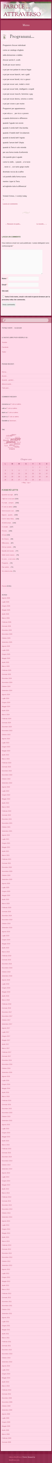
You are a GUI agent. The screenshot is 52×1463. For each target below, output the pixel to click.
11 (5, 473)
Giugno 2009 (6, 1422)
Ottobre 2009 (6, 1406)
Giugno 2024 (6, 702)
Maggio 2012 (6, 1281)
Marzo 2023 (6, 759)
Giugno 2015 (6, 1132)
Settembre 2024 (7, 690)
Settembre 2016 (7, 1072)
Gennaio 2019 (6, 960)
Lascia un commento (10, 204)
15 (33, 473)
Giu (4, 36)
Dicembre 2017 (7, 1012)
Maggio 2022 (6, 799)
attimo (11, 445)
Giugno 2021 (6, 843)
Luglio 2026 (5, 602)
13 (19, 473)
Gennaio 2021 (6, 863)
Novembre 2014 (7, 1161)
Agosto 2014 (6, 1173)
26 (12, 480)
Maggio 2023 (6, 751)
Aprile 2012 (5, 1285)
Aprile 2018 (5, 996)
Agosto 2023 (6, 738)
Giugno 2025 (6, 654)
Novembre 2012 (7, 1257)
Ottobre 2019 (6, 923)
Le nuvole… (42, 224)
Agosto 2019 (6, 931)
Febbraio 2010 (6, 1390)
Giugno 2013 (6, 1229)
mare (11, 448)
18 (5, 476)
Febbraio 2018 (6, 1004)
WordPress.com (14, 1460)
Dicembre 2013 (7, 1205)
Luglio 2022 (5, 791)
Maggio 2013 (6, 1233)
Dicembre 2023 (7, 726)
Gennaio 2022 (6, 815)
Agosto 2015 (6, 1124)
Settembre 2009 (7, 1410)
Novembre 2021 (7, 823)
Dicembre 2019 (7, 915)
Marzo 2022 (6, 807)
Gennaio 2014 (6, 1201)
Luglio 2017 (5, 1032)
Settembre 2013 (7, 1217)
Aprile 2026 (5, 614)
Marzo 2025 (6, 666)
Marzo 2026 (6, 618)
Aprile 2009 (5, 1430)
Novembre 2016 (7, 1064)
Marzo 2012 (6, 1289)
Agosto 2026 (6, 598)
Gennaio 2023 (6, 767)
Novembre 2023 (7, 730)
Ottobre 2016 (6, 1068)
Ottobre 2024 (6, 686)
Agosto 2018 (6, 980)
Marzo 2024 (6, 714)
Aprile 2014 (5, 1189)
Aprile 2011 (5, 1333)
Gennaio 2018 (6, 1008)
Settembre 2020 (7, 879)
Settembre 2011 (7, 1313)
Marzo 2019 (6, 952)
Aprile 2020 (5, 899)
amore (16, 440)
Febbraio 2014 (6, 1197)
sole (5, 442)
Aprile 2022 (5, 803)
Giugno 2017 (6, 1036)
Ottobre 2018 (6, 972)
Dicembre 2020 (7, 867)
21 (26, 476)
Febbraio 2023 (6, 763)
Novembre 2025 (7, 634)
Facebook (5, 347)
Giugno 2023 (6, 747)
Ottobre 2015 (6, 1116)
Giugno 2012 (6, 1277)
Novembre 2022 (7, 775)
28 (26, 480)
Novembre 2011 (7, 1305)
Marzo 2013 (6, 1241)
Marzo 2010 (6, 1386)
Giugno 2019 (6, 939)
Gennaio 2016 (6, 1104)
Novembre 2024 (7, 682)
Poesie (4, 586)
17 (46, 473)
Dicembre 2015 (7, 1108)
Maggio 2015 (6, 1136)
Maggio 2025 (6, 658)
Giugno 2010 (6, 1374)
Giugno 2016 (6, 1084)
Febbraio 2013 (6, 1245)
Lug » (28, 482)
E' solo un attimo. (15, 404)
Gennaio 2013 (6, 1249)
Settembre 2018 (7, 976)
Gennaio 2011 (6, 1345)
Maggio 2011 (6, 1329)
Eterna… (5, 372)
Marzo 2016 (6, 1096)
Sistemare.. (13, 420)
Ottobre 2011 (6, 1309)
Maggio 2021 (6, 847)
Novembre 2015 (7, 1112)
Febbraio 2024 (6, 718)
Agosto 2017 (6, 1028)
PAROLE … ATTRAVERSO (22, 11)
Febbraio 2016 (6, 1100)
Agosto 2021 (6, 835)
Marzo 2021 (6, 855)
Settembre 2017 (7, 1024)
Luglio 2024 (5, 698)
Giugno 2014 (6, 1181)
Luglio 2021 (5, 839)
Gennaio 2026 (6, 626)
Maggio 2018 (6, 992)
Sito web (5, 291)
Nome (4, 278)
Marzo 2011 (5, 1338)
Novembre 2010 (7, 1354)
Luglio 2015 (5, 1128)
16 (40, 473)
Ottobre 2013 (6, 1213)
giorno (14, 435)
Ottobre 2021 (6, 827)
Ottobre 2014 (6, 1165)
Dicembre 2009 (7, 1398)
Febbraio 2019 (6, 955)
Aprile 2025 (5, 662)
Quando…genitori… (8, 380)
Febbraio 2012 (6, 1293)
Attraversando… (7, 384)
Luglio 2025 (5, 650)
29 (33, 480)
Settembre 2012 (7, 1265)
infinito (10, 435)
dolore (17, 445)
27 (19, 480)
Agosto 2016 (6, 1076)
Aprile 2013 (5, 1237)
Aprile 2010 (5, 1382)
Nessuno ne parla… (13, 224)
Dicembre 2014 (7, 1157)
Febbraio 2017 (6, 1052)
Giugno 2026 (6, 606)
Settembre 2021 (7, 831)
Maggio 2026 (6, 610)
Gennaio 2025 (6, 674)
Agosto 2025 (6, 646)
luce (5, 445)
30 (40, 480)
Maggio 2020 (6, 895)
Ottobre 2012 (6, 1261)
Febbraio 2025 (6, 670)
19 (12, 476)
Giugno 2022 (6, 795)
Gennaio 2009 (6, 1442)
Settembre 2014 (7, 1169)
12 (12, 473)
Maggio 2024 (6, 706)
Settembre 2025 (7, 642)
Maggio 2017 (6, 1040)
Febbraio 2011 (6, 1341)
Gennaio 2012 (6, 1297)
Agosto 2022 (6, 787)
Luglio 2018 (5, 984)
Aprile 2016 (5, 1092)
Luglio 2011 (5, 1321)
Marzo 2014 (6, 1193)
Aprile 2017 (5, 1044)
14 (26, 473)
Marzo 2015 (6, 1145)
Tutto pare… (6, 388)
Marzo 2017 (6, 1048)
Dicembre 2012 (7, 1253)
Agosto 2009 (6, 1414)
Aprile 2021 (5, 851)
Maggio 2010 (6, 1378)
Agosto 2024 (6, 694)
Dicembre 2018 (7, 964)
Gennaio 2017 (6, 1056)
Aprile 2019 (5, 948)
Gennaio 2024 (6, 722)
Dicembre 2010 (7, 1350)
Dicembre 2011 (7, 1301)
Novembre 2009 (7, 1402)
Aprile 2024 (5, 710)
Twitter (4, 352)
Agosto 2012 (6, 1269)
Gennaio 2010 (6, 1394)
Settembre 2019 (7, 927)
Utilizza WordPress (15, 1457)
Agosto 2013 (6, 1221)
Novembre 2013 (7, 1209)
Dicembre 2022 (7, 771)
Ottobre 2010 (6, 1358)
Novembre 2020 (7, 871)
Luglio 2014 (5, 1177)
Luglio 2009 (5, 1418)
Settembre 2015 (7, 1120)
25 (5, 480)
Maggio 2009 (6, 1426)
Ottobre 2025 (6, 638)
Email (4, 285)
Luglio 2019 (5, 935)
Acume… (5, 376)
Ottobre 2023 (6, 734)
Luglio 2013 (5, 1225)
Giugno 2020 (6, 891)
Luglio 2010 (5, 1370)
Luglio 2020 (5, 887)
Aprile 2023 (5, 755)
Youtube (4, 342)
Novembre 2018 (7, 968)
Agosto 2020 (6, 883)
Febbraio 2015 (6, 1148)
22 (33, 476)
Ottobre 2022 (6, 779)
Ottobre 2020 (6, 875)
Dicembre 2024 (7, 678)
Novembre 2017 (7, 1016)
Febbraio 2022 (6, 811)
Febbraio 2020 (6, 907)
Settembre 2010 (7, 1362)
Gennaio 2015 (6, 1152)
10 (46, 470)
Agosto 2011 (6, 1317)
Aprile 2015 (5, 1141)
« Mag (24, 482)
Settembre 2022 (7, 783)
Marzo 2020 (6, 903)
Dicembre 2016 (7, 1060)
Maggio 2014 (6, 1185)
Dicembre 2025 (7, 630)
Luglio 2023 (5, 742)
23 (40, 476)
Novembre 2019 (7, 919)
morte (16, 447)
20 (19, 476)
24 (46, 476)
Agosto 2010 (6, 1366)
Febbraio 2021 (6, 859)
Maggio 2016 (6, 1088)
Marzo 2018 (6, 1000)
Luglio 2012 (5, 1273)
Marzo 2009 (6, 1434)
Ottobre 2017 (6, 1020)
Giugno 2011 (6, 1325)
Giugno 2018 (6, 988)
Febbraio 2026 (6, 622)
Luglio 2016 (5, 1080)
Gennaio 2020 (6, 911)
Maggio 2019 (6, 944)
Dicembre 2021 (7, 819)
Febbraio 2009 (6, 1438)
